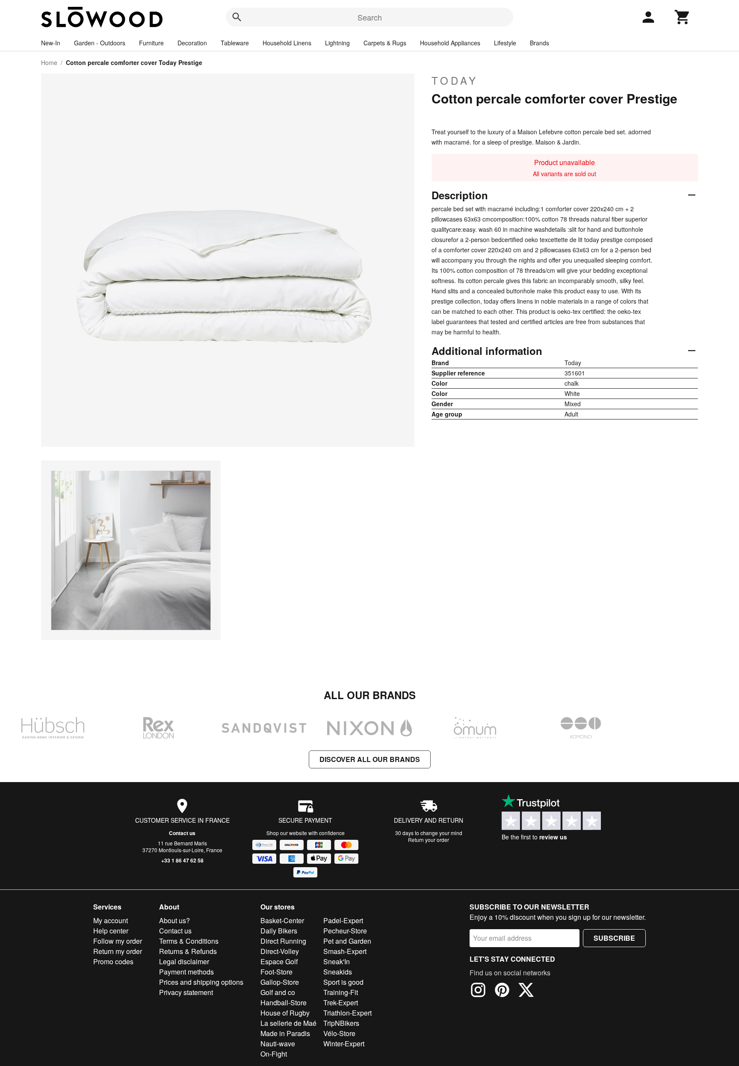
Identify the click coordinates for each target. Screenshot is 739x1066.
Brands (539, 42)
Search (370, 17)
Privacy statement (186, 992)
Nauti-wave (277, 1043)
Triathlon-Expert (347, 1013)
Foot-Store (276, 972)
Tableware (235, 42)
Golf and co (277, 992)
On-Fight (273, 1054)
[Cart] (682, 17)
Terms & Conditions (189, 941)
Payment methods (186, 972)
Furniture (151, 42)
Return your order (428, 839)
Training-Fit (340, 992)
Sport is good (343, 982)
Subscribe (614, 938)
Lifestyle (505, 42)
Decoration (192, 42)
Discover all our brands (369, 759)
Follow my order (117, 941)
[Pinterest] (502, 991)
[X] (526, 991)
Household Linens (287, 42)
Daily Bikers (278, 931)
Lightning (337, 42)
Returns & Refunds (188, 951)
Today (455, 80)
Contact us (182, 833)
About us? (174, 920)
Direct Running (283, 941)
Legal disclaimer (184, 961)
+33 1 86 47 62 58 (182, 860)
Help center (110, 931)
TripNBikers (341, 1023)
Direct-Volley (279, 951)
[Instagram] (478, 991)
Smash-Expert (345, 951)
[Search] (237, 17)
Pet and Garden (347, 941)
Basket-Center (282, 920)
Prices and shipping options (201, 982)
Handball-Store (283, 1002)
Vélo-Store (339, 1033)
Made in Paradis (285, 1033)
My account (110, 920)
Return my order (117, 951)
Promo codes (113, 961)
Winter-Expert (343, 1043)
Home (49, 62)
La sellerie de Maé (288, 1023)
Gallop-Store (279, 982)
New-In (50, 42)
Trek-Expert (340, 1002)
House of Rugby (285, 1013)
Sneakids (337, 972)
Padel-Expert (343, 920)
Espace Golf (279, 961)
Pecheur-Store (345, 931)
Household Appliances (450, 42)
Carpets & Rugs (385, 42)
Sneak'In (336, 961)
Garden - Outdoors (99, 42)
